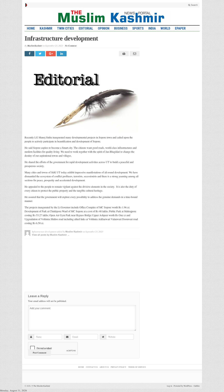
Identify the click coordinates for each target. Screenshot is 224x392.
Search (194, 5)
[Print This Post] (123, 53)
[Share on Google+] (51, 53)
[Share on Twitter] (40, 53)
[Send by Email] (134, 53)
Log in (169, 385)
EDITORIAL (86, 28)
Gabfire (197, 385)
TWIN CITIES (65, 28)
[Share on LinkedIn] (62, 53)
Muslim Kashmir (34, 45)
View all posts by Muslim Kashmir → (51, 235)
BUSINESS (121, 28)
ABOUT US (104, 367)
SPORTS (138, 28)
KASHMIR (46, 28)
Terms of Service (137, 367)
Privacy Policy (118, 367)
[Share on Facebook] (30, 53)
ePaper (180, 28)
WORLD (165, 28)
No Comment (71, 45)
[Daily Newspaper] (112, 16)
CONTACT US (92, 367)
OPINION (103, 28)
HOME (31, 28)
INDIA (152, 28)
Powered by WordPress (183, 385)
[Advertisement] (82, 264)
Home (81, 367)
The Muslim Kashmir (40, 385)
